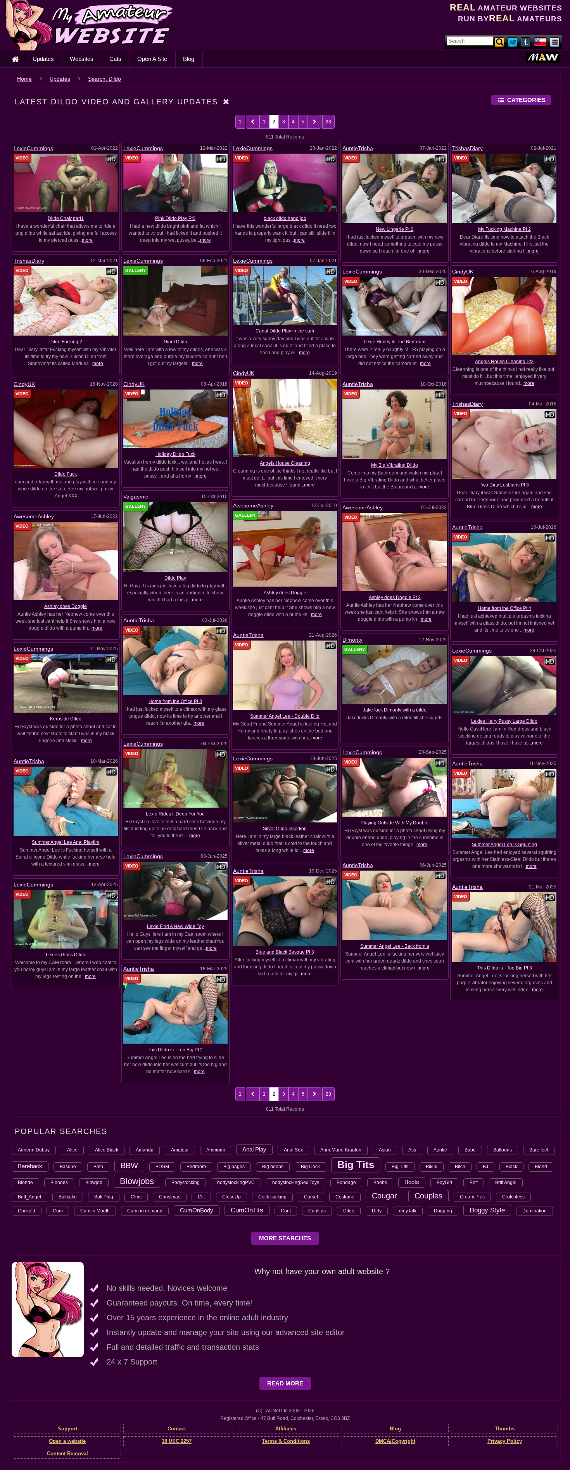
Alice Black (106, 1150)
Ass (412, 1150)
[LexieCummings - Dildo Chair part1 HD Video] (66, 182)
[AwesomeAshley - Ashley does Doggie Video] (66, 560)
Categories (526, 100)
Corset (311, 1197)
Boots (411, 1182)
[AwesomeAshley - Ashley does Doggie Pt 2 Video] (394, 552)
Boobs (380, 1182)
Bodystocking (185, 1182)
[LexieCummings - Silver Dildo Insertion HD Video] (285, 793)
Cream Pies (472, 1197)
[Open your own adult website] (48, 1309)
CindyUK (462, 271)
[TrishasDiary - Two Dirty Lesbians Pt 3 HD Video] (504, 444)
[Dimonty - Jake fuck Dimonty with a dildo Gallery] (394, 674)
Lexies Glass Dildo (65, 954)
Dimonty (352, 640)
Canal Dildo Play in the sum (285, 331)
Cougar (384, 1195)
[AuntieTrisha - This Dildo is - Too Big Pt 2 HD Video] (175, 1008)
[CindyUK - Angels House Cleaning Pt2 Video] (504, 316)
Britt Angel (505, 1182)
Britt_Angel (29, 1197)
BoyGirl (444, 1182)
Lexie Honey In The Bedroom (394, 342)
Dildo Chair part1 (66, 218)
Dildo (348, 1211)
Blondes (59, 1182)
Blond (541, 1166)
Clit (201, 1197)
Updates (43, 58)
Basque (68, 1166)
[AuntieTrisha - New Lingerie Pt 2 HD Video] (394, 188)
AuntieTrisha (357, 148)
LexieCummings (33, 148)
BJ (485, 1166)
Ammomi (215, 1150)
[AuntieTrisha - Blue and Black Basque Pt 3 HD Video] (285, 911)
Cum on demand (144, 1211)
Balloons (502, 1150)
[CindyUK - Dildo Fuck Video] (66, 428)
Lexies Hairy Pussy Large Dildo (504, 721)
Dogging (443, 1211)
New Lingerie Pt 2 (394, 229)
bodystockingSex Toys (295, 1182)
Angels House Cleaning (285, 463)
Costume (344, 1197)
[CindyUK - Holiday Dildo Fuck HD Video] (175, 418)
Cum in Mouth (95, 1211)
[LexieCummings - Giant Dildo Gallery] (175, 300)
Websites (81, 58)
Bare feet (538, 1150)
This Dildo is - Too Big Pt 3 (504, 968)
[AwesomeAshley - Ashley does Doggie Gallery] (285, 548)
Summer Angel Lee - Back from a (394, 946)
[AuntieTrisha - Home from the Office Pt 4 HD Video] (504, 567)
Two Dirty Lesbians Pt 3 (504, 485)
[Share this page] (555, 41)
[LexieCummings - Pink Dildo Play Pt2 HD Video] (175, 182)
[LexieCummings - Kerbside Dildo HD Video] (66, 683)
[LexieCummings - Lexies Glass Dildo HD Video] (66, 919)
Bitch (460, 1166)
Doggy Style (487, 1210)
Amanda (145, 1150)
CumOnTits (247, 1210)
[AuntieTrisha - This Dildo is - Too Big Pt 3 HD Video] (504, 927)
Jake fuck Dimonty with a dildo (395, 710)
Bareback (30, 1166)
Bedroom (196, 1166)
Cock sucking (272, 1197)
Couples (428, 1195)
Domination (534, 1211)
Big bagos (234, 1166)
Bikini (431, 1166)
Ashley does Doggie (285, 593)
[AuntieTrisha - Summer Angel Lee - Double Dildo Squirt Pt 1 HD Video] (285, 675)
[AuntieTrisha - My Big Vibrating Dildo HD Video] (394, 424)
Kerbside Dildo (65, 719)
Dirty (377, 1211)
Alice (72, 1150)
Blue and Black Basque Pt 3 (285, 952)
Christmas (169, 1197)
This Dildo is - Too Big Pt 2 (175, 1050)
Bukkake (68, 1197)
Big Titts (400, 1166)
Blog (188, 58)
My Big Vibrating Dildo (394, 465)
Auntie (440, 1150)
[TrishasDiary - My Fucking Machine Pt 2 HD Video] (504, 188)
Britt (474, 1182)
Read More (285, 1383)
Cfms (136, 1197)
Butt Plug (103, 1197)
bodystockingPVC (236, 1182)
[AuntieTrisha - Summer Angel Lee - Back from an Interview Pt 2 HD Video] (394, 904)
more (87, 240)
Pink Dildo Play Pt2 (175, 218)
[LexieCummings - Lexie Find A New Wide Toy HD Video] (175, 890)
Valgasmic (135, 496)
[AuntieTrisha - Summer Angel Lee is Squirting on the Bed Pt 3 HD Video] (504, 803)
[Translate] (540, 41)
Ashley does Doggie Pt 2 (395, 597)
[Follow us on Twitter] (513, 41)
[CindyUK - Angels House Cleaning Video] (285, 417)
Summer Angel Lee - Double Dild (285, 716)
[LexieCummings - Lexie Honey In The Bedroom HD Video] (394, 306)
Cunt (286, 1211)
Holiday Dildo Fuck (175, 454)
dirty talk (407, 1211)
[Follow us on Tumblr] (526, 41)
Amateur (180, 1150)
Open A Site (152, 58)
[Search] (499, 41)
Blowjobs (137, 1181)
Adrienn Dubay (34, 1150)
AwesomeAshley (253, 505)
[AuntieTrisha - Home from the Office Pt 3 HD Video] (175, 660)
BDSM (162, 1166)
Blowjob (93, 1182)
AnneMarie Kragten (340, 1150)
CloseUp (231, 1197)
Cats (115, 58)
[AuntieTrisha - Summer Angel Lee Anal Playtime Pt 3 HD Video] (66, 801)
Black (511, 1166)
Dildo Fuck (65, 474)
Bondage (346, 1182)
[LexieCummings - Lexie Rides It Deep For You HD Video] (175, 778)
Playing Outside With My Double (394, 823)
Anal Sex (293, 1150)
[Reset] (226, 101)
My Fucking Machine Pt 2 (504, 229)
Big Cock (310, 1166)
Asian (385, 1150)
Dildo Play (175, 578)
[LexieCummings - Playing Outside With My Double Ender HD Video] (394, 787)
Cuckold (26, 1211)
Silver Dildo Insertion (285, 828)
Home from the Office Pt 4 (504, 608)
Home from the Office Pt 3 (175, 701)
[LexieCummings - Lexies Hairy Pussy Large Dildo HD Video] (504, 685)
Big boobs (272, 1166)
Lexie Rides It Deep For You (175, 814)
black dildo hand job (285, 218)
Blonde (25, 1182)
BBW (129, 1165)
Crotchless (513, 1197)
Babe (470, 1150)
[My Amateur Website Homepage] (15, 59)
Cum (58, 1211)
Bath (98, 1166)
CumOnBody (196, 1210)
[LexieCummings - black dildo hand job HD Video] (285, 182)
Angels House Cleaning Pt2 (504, 361)
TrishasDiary (467, 148)
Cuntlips (317, 1211)
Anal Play (254, 1149)
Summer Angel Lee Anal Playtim (65, 842)
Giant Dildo (175, 342)
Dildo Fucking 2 (65, 342)
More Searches (285, 1238)
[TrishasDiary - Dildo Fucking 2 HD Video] (66, 300)
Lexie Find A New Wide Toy (175, 926)
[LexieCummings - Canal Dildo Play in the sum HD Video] (285, 295)
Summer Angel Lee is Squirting (504, 844)
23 (328, 122)
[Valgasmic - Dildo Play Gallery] (175, 536)
